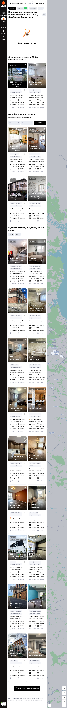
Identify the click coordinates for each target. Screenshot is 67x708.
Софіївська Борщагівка (16, 92)
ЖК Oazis (12, 562)
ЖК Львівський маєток (16, 266)
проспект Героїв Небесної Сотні (33, 700)
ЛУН (9, 698)
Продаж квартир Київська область (22, 698)
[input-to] (27, 123)
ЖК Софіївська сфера (35, 90)
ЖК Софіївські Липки (35, 266)
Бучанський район (38, 698)
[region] (57, 354)
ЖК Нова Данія (14, 154)
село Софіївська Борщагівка (15, 700)
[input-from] (14, 123)
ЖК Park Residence (15, 90)
